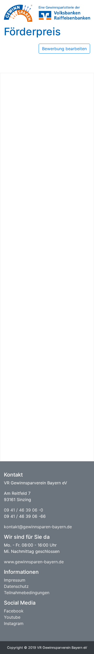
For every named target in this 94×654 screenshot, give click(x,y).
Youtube (12, 617)
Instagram (14, 623)
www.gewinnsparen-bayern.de (34, 561)
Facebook (14, 610)
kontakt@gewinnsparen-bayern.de (38, 526)
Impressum (14, 580)
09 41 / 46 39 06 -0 (23, 510)
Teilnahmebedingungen (26, 592)
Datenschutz (16, 586)
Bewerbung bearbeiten (64, 48)
